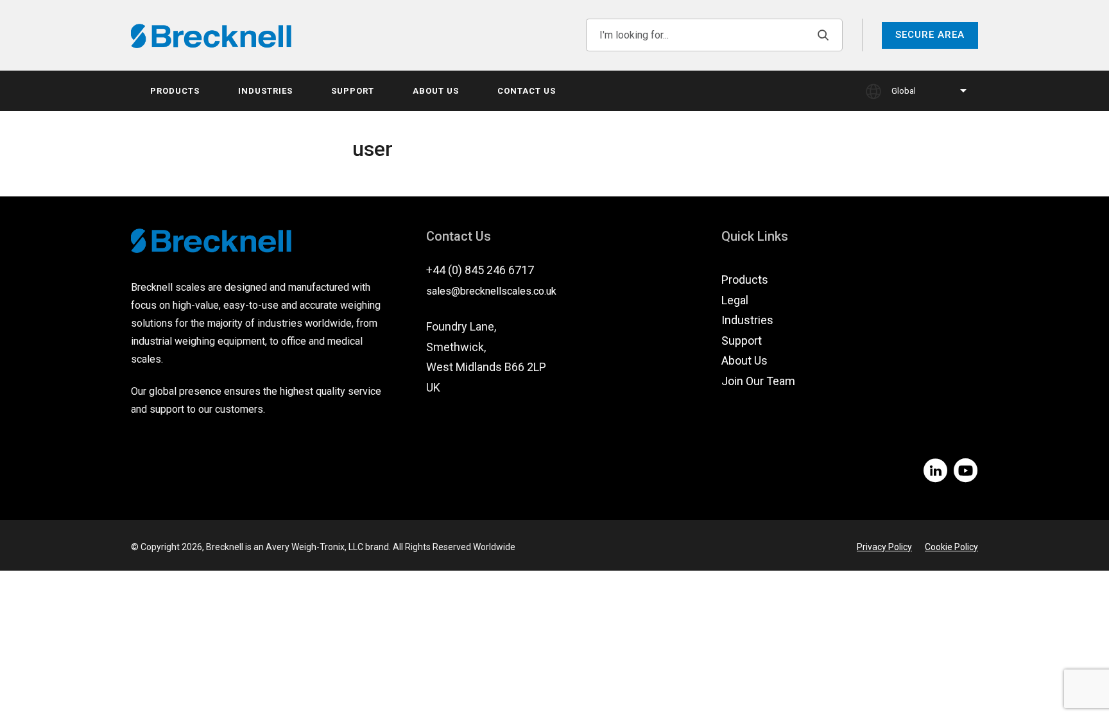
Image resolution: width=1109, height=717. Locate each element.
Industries (265, 91)
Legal (734, 300)
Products (175, 91)
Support (352, 91)
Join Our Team (758, 381)
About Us (436, 91)
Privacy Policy (884, 547)
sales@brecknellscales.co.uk (491, 291)
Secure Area (930, 34)
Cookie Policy (951, 547)
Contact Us (526, 91)
